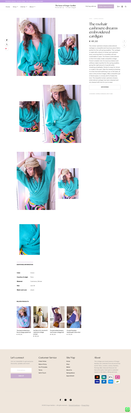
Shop (14, 7)
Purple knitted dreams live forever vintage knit (57, 331)
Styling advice (91, 6)
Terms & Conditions (74, 405)
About (32, 7)
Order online (42, 361)
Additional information (25, 264)
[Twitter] (6, 44)
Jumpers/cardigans (98, 18)
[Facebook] (6, 40)
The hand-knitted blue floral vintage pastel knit (24, 331)
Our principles (43, 367)
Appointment (70, 376)
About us (69, 370)
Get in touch (42, 373)
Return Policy (43, 364)
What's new (109, 93)
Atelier (23, 7)
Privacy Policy (85, 405)
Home (8, 7)
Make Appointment (106, 6)
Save (7, 49)
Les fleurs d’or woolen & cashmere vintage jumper (40, 332)
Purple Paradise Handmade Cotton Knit (73, 331)
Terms (40, 370)
